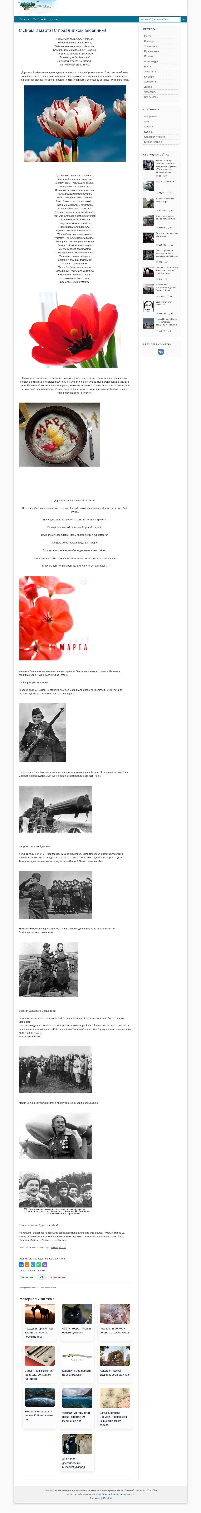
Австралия (150, 116)
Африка (148, 126)
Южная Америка (153, 142)
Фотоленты (150, 92)
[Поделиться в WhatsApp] (38, 1264)
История (62, 1248)
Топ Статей (39, 19)
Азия (146, 121)
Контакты (94, 1498)
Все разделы (151, 97)
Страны (54, 19)
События (54, 1248)
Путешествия (151, 51)
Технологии (150, 46)
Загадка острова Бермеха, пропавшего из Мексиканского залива (113, 1419)
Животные (150, 71)
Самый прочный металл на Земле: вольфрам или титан (39, 1374)
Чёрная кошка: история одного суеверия (76, 1330)
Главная (24, 19)
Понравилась (27, 1277)
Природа (149, 41)
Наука (147, 66)
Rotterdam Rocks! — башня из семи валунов (114, 1372)
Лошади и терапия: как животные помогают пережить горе (39, 1332)
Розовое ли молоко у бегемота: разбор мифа (114, 1330)
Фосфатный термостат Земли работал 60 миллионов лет (76, 1417)
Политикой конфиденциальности (118, 1493)
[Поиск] (184, 19)
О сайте (107, 1498)
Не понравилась (57, 1277)
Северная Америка (154, 137)
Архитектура (151, 61)
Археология (150, 81)
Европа (148, 132)
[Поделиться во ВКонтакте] (21, 1264)
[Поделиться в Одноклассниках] (27, 1264)
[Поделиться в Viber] (44, 1264)
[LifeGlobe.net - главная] (55, 8)
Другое (148, 87)
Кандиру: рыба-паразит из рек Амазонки (76, 1372)
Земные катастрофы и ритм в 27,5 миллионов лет (39, 1415)
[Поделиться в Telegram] (33, 1264)
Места (147, 36)
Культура (149, 76)
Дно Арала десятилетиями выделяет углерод (73, 1463)
